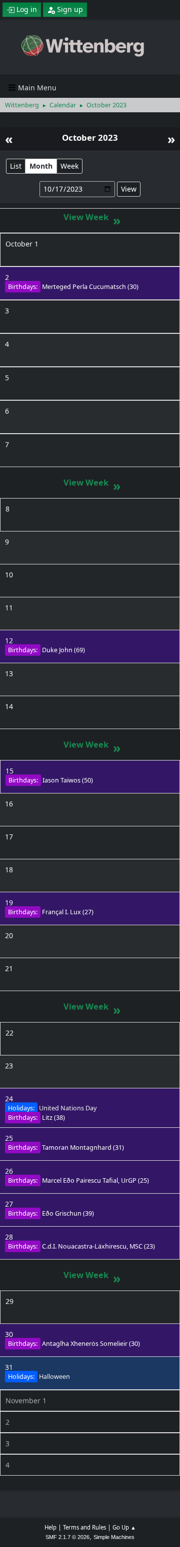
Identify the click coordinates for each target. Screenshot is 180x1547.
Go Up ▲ (124, 1527)
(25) (95, 1180)
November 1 (26, 1400)
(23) (98, 1246)
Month (41, 166)
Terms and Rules (84, 1527)
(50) (67, 780)
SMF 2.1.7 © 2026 (68, 1537)
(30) (90, 286)
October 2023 (90, 137)
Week (69, 166)
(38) (53, 1117)
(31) (83, 1147)
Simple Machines (114, 1537)
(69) (63, 650)
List (16, 166)
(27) (68, 912)
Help (50, 1527)
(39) (68, 1213)
